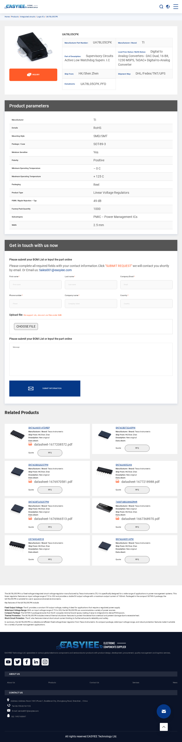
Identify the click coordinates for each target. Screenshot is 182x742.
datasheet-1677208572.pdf (53, 444)
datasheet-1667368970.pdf (140, 519)
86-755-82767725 (21, 706)
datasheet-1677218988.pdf (140, 481)
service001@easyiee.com (25, 711)
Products (15, 17)
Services (136, 682)
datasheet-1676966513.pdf (53, 519)
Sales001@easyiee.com (55, 270)
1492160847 (18, 716)
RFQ (50, 453)
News (175, 682)
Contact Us (94, 682)
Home (7, 17)
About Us (11, 682)
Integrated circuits (27, 17)
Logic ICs (41, 17)
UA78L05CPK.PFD (87, 84)
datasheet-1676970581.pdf (53, 481)
